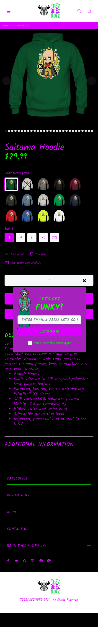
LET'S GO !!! (49, 331)
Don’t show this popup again (52, 342)
